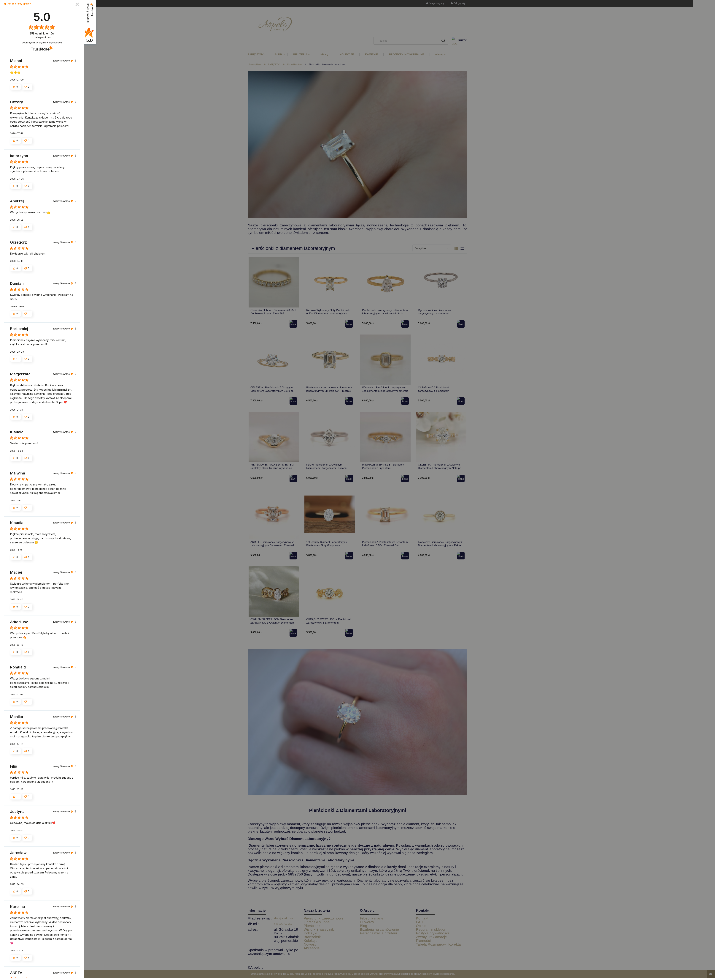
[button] (5, 4)
